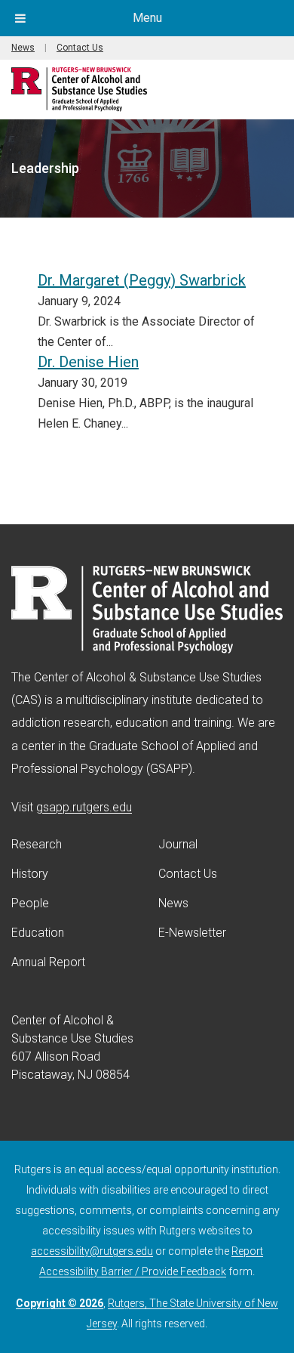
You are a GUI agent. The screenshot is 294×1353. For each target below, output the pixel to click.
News (23, 47)
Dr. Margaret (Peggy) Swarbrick (142, 280)
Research (36, 844)
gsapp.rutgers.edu (84, 807)
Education (37, 932)
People (30, 903)
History (29, 873)
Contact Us (80, 47)
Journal (178, 844)
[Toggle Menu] (20, 18)
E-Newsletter (192, 932)
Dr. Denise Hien (88, 362)
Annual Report (48, 962)
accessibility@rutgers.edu (92, 1251)
